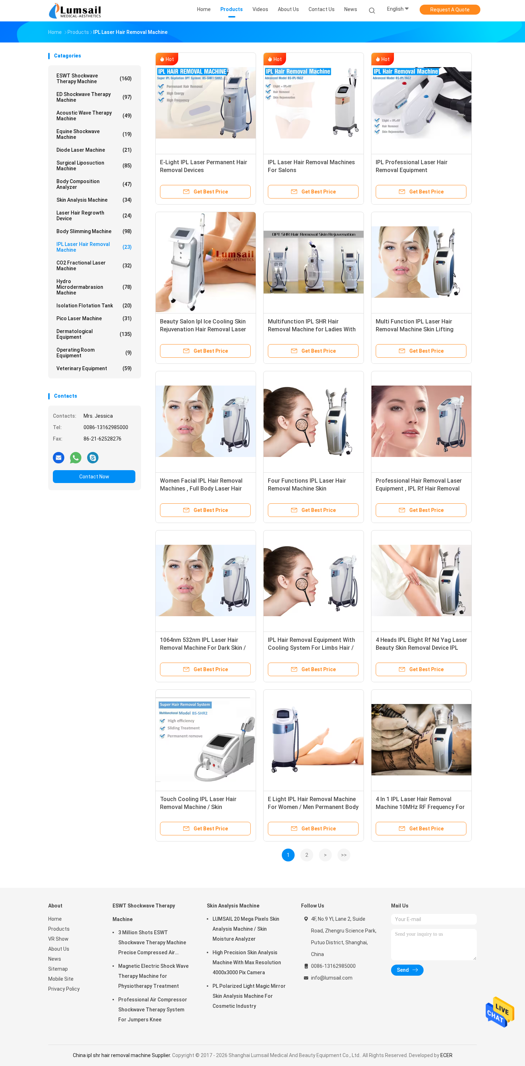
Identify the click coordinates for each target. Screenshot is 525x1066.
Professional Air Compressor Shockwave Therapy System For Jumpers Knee (152, 1009)
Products (59, 929)
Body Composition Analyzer (94, 184)
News (54, 959)
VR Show (58, 939)
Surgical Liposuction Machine (94, 165)
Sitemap (58, 969)
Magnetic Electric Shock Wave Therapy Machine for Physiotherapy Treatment (153, 976)
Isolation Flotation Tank (94, 305)
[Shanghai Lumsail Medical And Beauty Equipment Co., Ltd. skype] (93, 457)
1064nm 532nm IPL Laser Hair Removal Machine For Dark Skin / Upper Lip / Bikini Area (203, 648)
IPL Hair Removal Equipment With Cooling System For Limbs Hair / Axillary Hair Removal (311, 648)
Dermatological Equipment (94, 334)
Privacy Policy (64, 989)
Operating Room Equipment (94, 352)
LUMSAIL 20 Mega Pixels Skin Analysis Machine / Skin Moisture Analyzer (245, 929)
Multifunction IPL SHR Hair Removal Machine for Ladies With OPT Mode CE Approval (312, 329)
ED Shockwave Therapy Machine (94, 97)
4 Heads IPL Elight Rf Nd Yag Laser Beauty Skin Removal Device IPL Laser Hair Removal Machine (421, 648)
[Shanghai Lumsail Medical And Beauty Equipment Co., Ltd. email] (58, 457)
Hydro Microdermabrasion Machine (94, 287)
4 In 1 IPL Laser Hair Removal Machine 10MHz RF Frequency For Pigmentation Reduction (420, 807)
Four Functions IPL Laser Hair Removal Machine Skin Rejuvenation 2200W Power (307, 488)
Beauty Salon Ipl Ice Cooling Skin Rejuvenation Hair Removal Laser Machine (203, 329)
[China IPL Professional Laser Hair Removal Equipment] (421, 103)
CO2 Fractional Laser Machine (94, 265)
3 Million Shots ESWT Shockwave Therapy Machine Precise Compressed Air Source (152, 943)
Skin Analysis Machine (94, 200)
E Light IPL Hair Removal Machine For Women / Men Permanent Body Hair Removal (313, 807)
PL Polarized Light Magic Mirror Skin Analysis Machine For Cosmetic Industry (249, 996)
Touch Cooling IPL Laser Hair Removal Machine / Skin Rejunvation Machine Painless (199, 807)
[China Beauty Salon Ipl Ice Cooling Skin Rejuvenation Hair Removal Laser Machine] (206, 262)
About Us (58, 949)
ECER (446, 1055)
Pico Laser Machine (94, 318)
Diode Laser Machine (94, 150)
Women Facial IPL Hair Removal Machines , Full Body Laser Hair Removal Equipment (201, 488)
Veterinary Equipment (94, 368)
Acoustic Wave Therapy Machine (94, 115)
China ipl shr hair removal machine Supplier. (122, 1055)
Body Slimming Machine (94, 231)
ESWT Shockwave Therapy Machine (94, 78)
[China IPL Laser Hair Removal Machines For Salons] (314, 103)
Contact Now (94, 476)
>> (344, 855)
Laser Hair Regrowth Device (94, 215)
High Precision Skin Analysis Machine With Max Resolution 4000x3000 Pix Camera (246, 962)
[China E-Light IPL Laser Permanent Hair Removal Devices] (206, 103)
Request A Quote (450, 9)
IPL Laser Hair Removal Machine (94, 247)
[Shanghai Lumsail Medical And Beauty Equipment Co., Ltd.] (76, 10)
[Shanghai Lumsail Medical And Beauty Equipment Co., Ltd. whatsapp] (75, 457)
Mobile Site (61, 979)
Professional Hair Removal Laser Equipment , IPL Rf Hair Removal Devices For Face (419, 488)
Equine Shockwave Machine (94, 134)
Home (55, 919)
